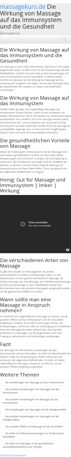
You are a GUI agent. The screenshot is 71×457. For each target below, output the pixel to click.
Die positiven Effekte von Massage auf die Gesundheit (33, 426)
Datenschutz (7, 455)
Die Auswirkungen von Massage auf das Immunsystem (34, 382)
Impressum (20, 455)
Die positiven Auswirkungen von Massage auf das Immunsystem (30, 401)
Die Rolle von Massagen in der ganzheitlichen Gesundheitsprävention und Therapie (28, 445)
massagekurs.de (22, 6)
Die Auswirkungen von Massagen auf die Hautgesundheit (35, 409)
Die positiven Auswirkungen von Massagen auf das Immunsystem (31, 391)
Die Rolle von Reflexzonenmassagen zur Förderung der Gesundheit (33, 435)
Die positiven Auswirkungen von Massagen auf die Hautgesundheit (31, 418)
